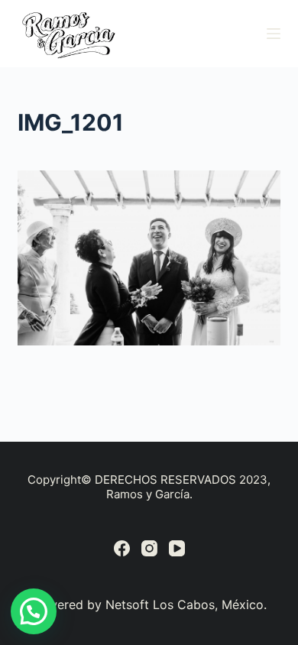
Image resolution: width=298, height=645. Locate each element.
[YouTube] (177, 548)
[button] (34, 611)
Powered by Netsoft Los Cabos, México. (149, 604)
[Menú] (273, 34)
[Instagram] (149, 548)
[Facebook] (122, 548)
